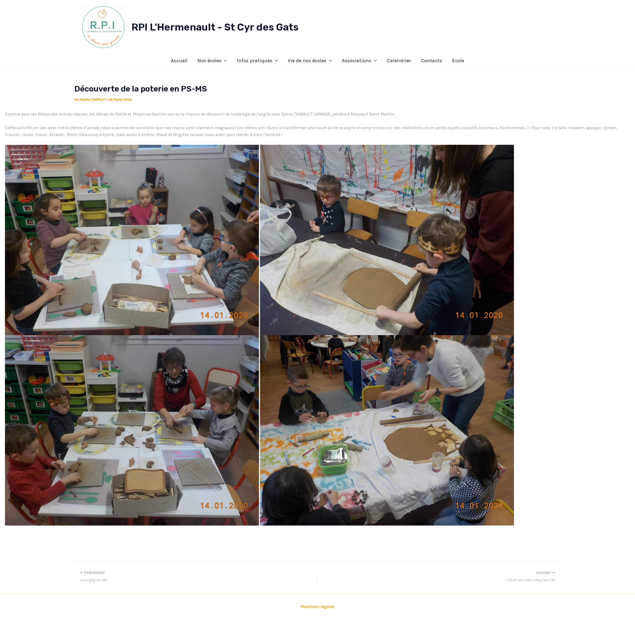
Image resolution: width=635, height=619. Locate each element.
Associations (356, 60)
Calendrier (399, 60)
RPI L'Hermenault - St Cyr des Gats (214, 27)
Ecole (458, 60)
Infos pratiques (254, 60)
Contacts (431, 60)
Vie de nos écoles (307, 60)
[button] (224, 61)
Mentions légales (318, 606)
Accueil (179, 60)
